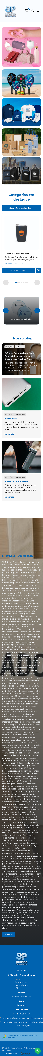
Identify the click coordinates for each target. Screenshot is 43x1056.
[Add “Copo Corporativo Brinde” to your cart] (38, 270)
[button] (32, 11)
